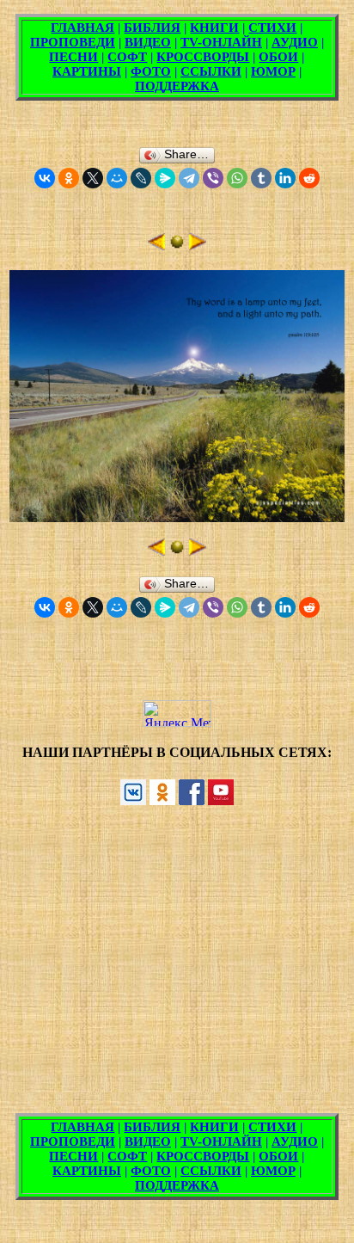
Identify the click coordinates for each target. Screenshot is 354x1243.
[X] (92, 178)
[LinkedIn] (285, 178)
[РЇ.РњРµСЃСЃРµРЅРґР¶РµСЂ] (165, 178)
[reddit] (309, 178)
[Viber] (213, 178)
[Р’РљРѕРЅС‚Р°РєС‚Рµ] (44, 178)
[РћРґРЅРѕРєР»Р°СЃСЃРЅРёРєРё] (68, 178)
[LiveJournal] (141, 178)
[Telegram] (189, 178)
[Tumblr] (261, 178)
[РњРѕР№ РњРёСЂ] (117, 178)
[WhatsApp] (237, 178)
